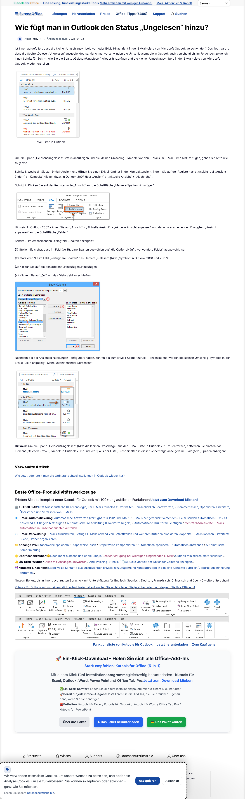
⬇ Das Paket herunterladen (118, 722)
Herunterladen (83, 14)
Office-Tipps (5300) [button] (131, 14)
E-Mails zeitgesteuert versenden (154, 518)
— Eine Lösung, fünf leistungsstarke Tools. (83, 3)
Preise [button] (105, 14)
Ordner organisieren (43, 539)
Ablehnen (172, 780)
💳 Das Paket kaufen (166, 722)
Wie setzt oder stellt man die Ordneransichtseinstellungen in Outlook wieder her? (70, 475)
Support (159, 14)
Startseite (34, 756)
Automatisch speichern (153, 545)
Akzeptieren (147, 780)
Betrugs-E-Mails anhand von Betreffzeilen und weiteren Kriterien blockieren (127, 534)
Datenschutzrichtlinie (137, 756)
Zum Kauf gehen (205, 644)
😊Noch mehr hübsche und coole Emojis (74, 556)
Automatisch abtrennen (187, 545)
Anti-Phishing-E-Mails (104, 562)
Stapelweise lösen (84, 545)
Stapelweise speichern (53, 545)
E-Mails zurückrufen (60, 534)
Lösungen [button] (59, 14)
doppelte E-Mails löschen (196, 534)
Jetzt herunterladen (172, 644)
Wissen (65, 756)
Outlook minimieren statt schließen (198, 556)
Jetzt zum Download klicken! (174, 500)
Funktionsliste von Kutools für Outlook (122, 644)
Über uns (178, 756)
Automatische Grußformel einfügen (158, 523)
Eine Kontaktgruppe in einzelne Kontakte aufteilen (163, 567)
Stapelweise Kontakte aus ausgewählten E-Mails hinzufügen (88, 567)
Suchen (181, 14)
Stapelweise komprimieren (117, 545)
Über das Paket (74, 722)
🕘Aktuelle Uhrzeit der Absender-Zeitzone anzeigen (156, 562)
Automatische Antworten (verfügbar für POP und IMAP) (92, 518)
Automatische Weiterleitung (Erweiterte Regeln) (99, 523)
